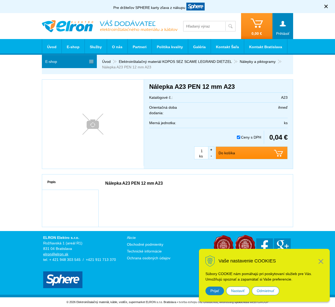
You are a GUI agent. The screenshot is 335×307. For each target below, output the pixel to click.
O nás (117, 47)
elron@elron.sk (55, 254)
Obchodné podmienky (145, 244)
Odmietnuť (265, 291)
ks (201, 156)
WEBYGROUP (259, 302)
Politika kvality (170, 47)
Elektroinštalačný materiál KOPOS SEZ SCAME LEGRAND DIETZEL (175, 61)
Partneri (140, 47)
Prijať (214, 291)
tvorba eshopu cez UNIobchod (198, 302)
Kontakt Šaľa (227, 47)
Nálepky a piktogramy (258, 61)
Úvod (106, 61)
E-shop (73, 47)
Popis (51, 182)
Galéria (199, 47)
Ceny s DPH (251, 137)
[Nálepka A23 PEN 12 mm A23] (93, 124)
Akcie (131, 237)
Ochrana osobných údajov (148, 258)
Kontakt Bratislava (265, 47)
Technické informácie (144, 251)
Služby (96, 47)
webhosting (226, 302)
